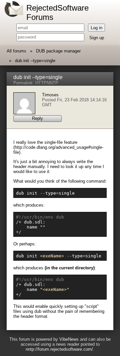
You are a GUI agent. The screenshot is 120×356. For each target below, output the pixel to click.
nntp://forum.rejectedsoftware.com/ (59, 349)
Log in (96, 27)
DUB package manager (58, 50)
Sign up (96, 37)
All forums (16, 50)
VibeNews (69, 339)
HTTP (41, 82)
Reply (37, 118)
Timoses (50, 94)
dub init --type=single (35, 60)
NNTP (52, 82)
